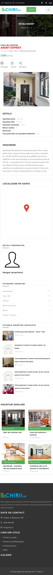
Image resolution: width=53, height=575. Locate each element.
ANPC (5, 550)
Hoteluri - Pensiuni (9, 315)
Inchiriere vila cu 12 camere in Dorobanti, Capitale (39, 468)
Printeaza (4, 67)
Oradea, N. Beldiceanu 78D (13, 518)
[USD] (46, 3)
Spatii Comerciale (9, 306)
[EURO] (42, 3)
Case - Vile (6, 296)
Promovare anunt (9, 546)
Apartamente (8, 291)
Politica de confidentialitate (13, 542)
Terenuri (6, 301)
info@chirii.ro (8, 527)
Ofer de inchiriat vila (12, 432)
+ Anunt (31, 9)
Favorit (13, 67)
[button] (48, 10)
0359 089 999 (8, 523)
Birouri (5, 310)
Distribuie (22, 67)
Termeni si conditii (10, 537)
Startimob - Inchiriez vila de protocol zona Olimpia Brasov (12, 468)
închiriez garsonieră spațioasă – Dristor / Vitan (30, 332)
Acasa (23, 28)
